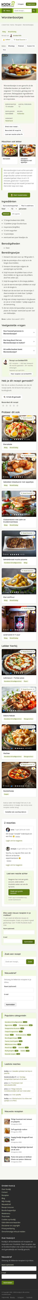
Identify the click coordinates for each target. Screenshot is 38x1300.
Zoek (30, 962)
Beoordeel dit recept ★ (13, 130)
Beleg (4, 32)
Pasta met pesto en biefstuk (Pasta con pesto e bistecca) (21, 1158)
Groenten (23, 1047)
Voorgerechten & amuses (14, 1028)
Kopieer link (31, 46)
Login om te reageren (14, 841)
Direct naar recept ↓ (12, 126)
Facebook (29, 1297)
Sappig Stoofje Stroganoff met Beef (22, 1138)
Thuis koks (6, 1216)
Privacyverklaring (8, 1228)
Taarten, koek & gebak (13, 1041)
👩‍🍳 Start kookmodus (19, 195)
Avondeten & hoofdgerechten (12, 563)
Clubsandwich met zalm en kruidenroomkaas (14, 520)
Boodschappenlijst (9, 1210)
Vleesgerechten (28, 719)
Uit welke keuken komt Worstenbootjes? (12, 350)
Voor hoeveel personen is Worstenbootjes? (13, 332)
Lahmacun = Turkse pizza (13, 678)
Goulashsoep (8, 791)
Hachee (6, 753)
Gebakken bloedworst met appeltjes (18, 482)
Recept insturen (8, 1207)
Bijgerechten (10, 1025)
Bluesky (12, 1297)
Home (12, 25)
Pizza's (26, 681)
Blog (3, 1198)
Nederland (9, 121)
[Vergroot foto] (4, 77)
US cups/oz (16, 214)
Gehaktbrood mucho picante (15, 559)
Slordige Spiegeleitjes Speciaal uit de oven (22, 1148)
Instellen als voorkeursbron (15, 812)
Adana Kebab (9, 716)
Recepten (18, 25)
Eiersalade (7, 444)
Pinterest (21, 46)
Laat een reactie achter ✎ (13, 134)
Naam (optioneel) (8, 928)
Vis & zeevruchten (23, 1035)
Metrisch (6, 214)
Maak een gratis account (16, 892)
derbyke (13, 849)
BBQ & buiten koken (12, 1044)
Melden (18, 836)
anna (12, 830)
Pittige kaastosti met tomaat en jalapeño (21, 1120)
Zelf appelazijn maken (19, 1129)
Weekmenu (6, 1213)
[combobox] (22, 11)
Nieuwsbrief (6, 1204)
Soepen (6, 794)
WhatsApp (11, 46)
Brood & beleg (12, 32)
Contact (5, 1192)
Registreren (31, 4)
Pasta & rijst (10, 1047)
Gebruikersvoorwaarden (11, 1222)
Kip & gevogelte (11, 1051)
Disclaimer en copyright (11, 1226)
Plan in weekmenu (27, 206)
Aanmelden (28, 942)
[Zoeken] (34, 11)
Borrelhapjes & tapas (13, 1038)
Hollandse (20, 114)
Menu (8, 11)
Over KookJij (6, 1189)
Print (4, 50)
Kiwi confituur (9, 597)
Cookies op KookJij (9, 1219)
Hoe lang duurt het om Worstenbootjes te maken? (14, 341)
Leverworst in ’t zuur (11, 635)
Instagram (21, 1297)
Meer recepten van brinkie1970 (21, 374)
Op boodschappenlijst (10, 206)
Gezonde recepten (12, 1054)
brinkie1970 (22, 360)
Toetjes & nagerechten (13, 1031)
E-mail (5, 937)
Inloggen (21, 4)
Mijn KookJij (6, 1201)
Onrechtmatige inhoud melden (13, 1232)
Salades (25, 1051)
